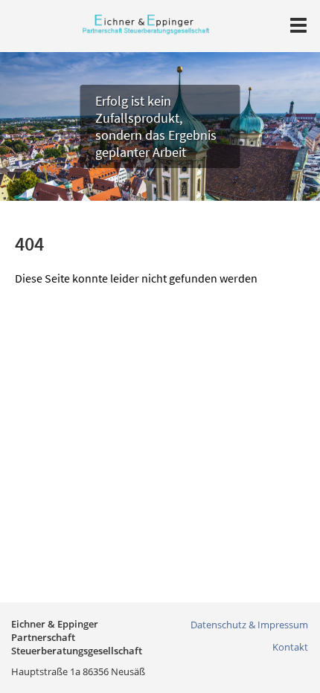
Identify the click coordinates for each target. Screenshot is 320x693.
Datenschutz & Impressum (249, 624)
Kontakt (290, 647)
